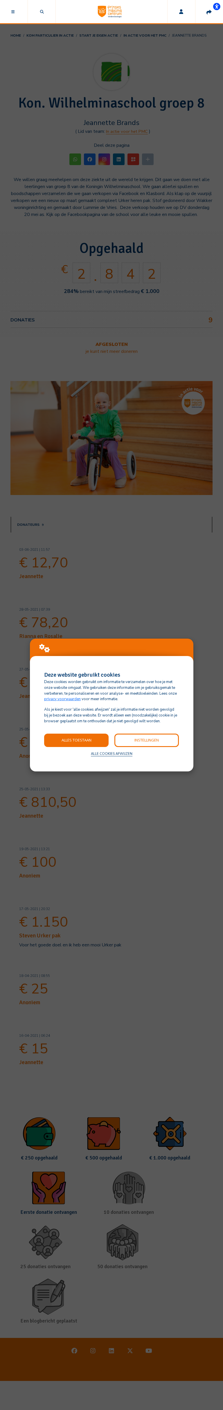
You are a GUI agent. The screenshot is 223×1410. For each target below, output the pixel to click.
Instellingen (146, 740)
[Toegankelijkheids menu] (216, 6)
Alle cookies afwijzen (111, 753)
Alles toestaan (76, 740)
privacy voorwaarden (62, 699)
